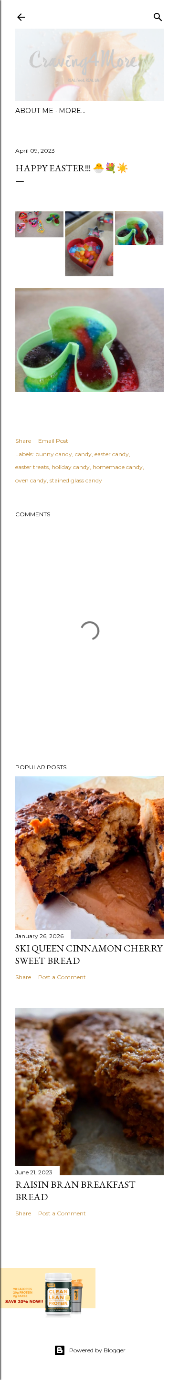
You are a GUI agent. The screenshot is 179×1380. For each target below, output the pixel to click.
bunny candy (53, 454)
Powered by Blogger (97, 1350)
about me (34, 110)
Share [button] (23, 440)
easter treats (32, 466)
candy (83, 454)
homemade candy (118, 466)
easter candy (112, 454)
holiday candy (71, 466)
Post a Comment (62, 977)
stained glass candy (76, 480)
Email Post (53, 440)
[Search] (158, 15)
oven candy (31, 480)
